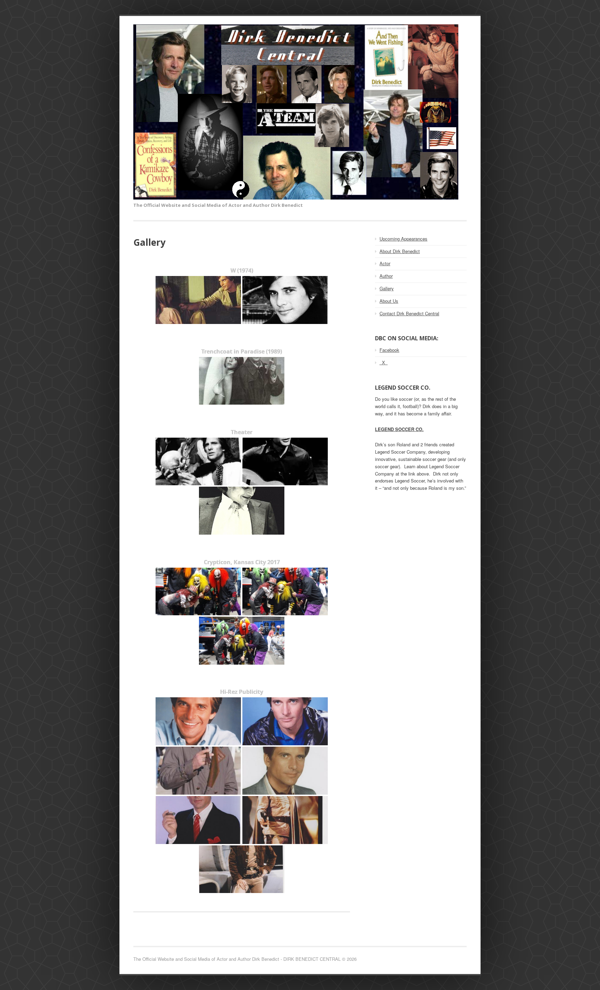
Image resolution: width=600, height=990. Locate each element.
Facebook (389, 350)
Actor (385, 263)
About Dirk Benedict (400, 251)
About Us (389, 301)
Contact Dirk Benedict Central (409, 313)
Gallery (387, 288)
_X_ (384, 362)
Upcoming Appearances (403, 238)
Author (386, 276)
